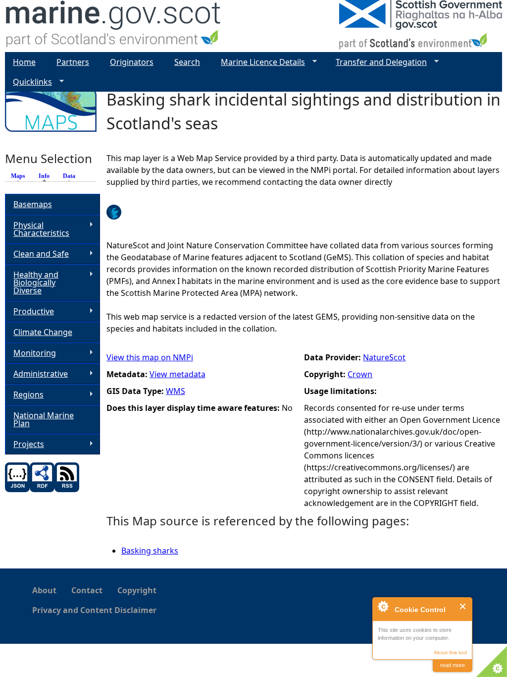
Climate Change (42, 332)
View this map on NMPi (149, 357)
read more (452, 665)
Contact (86, 590)
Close (463, 606)
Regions (24, 394)
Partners (72, 61)
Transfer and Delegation (377, 62)
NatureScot (384, 357)
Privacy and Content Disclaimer (94, 610)
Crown (360, 374)
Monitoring (30, 353)
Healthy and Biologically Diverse (31, 282)
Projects (24, 444)
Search (187, 61)
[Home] (113, 26)
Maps (18, 175)
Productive (29, 311)
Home (24, 61)
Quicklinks (28, 82)
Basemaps (32, 204)
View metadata (177, 374)
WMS (175, 391)
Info (46, 175)
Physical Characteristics (37, 229)
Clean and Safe (37, 254)
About (44, 590)
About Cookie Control (383, 606)
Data (69, 175)
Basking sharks (149, 550)
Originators (131, 61)
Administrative (36, 374)
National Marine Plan (43, 419)
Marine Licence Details (259, 62)
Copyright (136, 590)
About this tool (450, 652)
